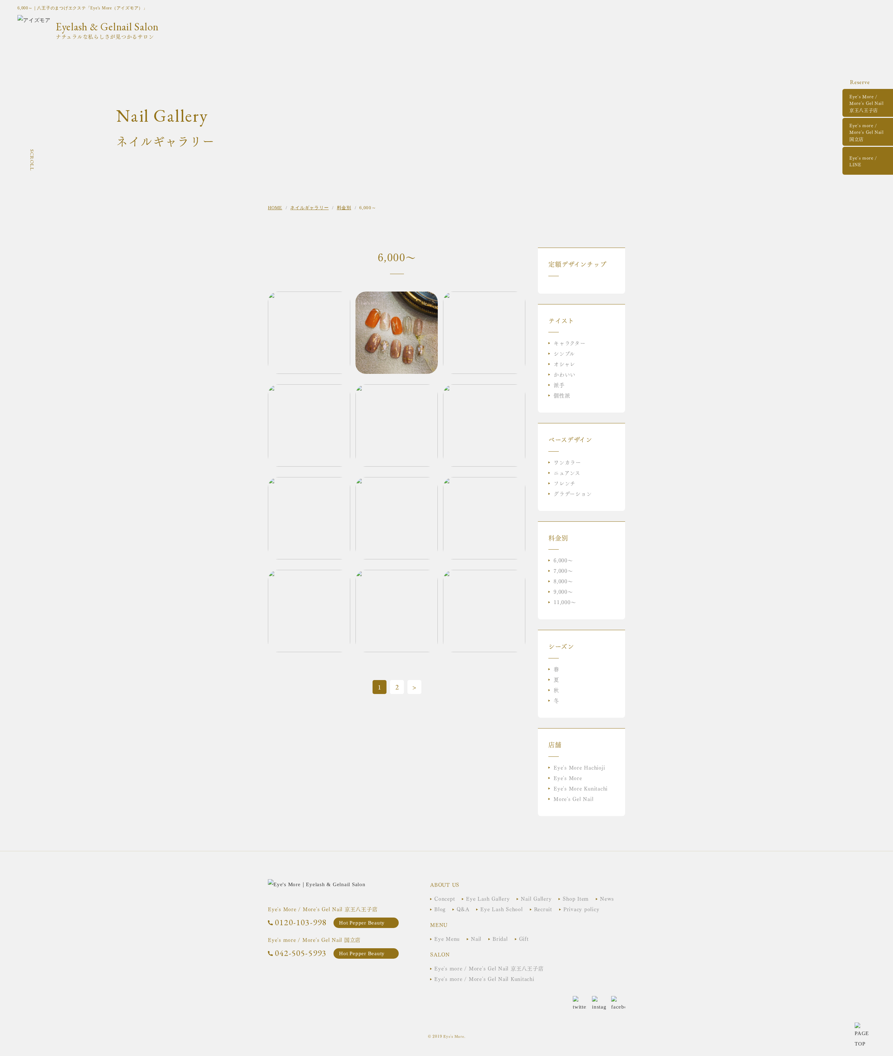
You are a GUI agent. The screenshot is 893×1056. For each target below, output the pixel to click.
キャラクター (570, 343)
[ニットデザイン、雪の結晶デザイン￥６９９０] (396, 575)
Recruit (543, 909)
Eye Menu (447, 938)
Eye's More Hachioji (579, 767)
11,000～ (565, 602)
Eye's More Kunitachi (581, 788)
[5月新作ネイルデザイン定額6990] (396, 482)
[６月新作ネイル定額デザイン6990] (484, 389)
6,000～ (563, 560)
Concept (444, 898)
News (607, 898)
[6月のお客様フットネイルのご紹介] (396, 389)
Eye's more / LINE (863, 161)
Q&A (463, 909)
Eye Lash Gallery (488, 898)
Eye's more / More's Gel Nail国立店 (866, 131)
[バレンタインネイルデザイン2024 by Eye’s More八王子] (309, 297)
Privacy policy (581, 909)
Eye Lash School (501, 909)
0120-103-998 (301, 922)
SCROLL (32, 160)
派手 (559, 384)
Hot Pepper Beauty (362, 923)
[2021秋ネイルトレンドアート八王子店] (396, 297)
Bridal (500, 938)
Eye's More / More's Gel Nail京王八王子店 (866, 102)
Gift (524, 938)
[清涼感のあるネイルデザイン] (309, 389)
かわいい (565, 374)
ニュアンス (567, 472)
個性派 (562, 395)
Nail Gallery (536, 898)
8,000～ (563, 581)
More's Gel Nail (573, 798)
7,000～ (563, 570)
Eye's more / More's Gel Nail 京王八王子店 (488, 968)
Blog (439, 909)
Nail (476, 938)
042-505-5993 (301, 953)
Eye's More (568, 778)
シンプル (564, 353)
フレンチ (565, 483)
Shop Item (576, 898)
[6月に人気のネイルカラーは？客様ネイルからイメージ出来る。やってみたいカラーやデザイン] (484, 297)
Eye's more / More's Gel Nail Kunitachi (484, 978)
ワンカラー (567, 462)
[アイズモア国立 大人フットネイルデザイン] (309, 575)
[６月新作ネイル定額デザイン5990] (309, 482)
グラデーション (573, 493)
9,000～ (563, 591)
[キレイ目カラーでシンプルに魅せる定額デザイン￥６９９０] (484, 575)
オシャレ (564, 364)
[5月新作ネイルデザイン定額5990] (484, 482)
